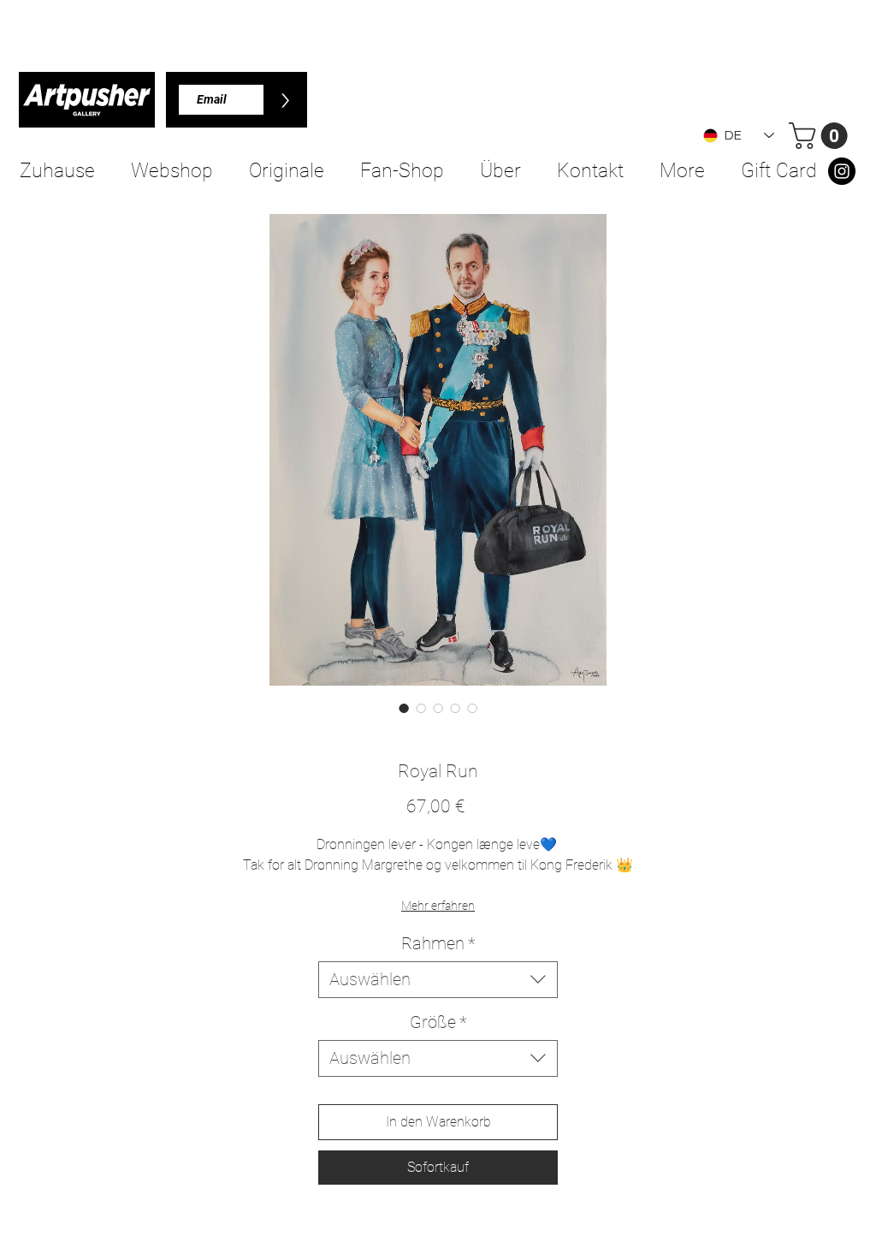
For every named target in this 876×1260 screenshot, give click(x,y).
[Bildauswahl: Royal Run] (403, 707)
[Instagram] (841, 171)
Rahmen (438, 943)
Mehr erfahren (438, 905)
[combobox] (438, 979)
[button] (821, 135)
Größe (438, 1022)
